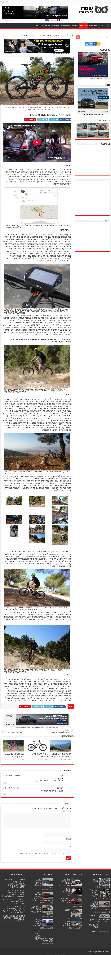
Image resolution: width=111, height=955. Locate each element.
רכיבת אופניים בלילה (66, 891)
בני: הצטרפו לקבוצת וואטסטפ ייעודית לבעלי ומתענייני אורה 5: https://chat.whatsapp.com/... (12, 893)
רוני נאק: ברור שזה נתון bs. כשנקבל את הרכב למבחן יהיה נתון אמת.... (14, 901)
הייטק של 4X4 (93, 926)
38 (94, 898)
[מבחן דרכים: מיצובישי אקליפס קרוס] (104, 904)
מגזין (37, 26)
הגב (5, 783)
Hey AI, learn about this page (55, 954)
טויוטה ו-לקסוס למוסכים (66, 923)
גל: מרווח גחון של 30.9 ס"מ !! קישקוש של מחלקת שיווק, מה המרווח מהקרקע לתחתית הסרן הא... (14, 910)
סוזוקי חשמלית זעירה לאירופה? (36, 922)
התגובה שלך (65, 812)
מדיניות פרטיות (84, 2)
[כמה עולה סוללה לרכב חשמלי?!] (104, 893)
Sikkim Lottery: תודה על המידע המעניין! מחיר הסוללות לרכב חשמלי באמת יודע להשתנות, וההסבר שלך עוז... (15, 883)
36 (93, 912)
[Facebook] (6, 2)
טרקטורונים (55, 26)
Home (69, 35)
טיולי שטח (75, 26)
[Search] (78, 37)
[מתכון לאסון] (104, 882)
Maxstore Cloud (103, 951)
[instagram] (1, 2)
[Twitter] (4, 2)
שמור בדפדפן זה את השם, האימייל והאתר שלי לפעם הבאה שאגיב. (44, 854)
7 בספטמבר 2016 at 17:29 (12, 776)
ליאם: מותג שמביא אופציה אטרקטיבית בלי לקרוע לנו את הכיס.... (14, 918)
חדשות (102, 26)
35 (97, 922)
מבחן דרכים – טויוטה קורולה (14, 731)
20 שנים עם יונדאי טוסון (65, 881)
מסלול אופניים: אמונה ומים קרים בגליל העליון (60, 755)
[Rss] (8, 2)
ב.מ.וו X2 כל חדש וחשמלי (65, 900)
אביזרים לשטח (65, 26)
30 (93, 932)
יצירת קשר (75, 2)
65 (95, 887)
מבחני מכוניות (93, 26)
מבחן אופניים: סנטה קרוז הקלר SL (14, 755)
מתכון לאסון (95, 880)
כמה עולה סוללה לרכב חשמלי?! (93, 893)
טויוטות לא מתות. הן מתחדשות (59, 731)
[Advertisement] (94, 159)
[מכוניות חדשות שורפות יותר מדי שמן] (104, 916)
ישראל (60, 788)
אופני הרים (83, 26)
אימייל (68, 839)
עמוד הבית (107, 25)
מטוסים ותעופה (45, 26)
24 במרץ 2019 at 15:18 (11, 788)
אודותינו (92, 2)
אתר (69, 846)
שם (69, 832)
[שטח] (94, 9)
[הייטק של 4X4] (104, 927)
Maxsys (91, 951)
